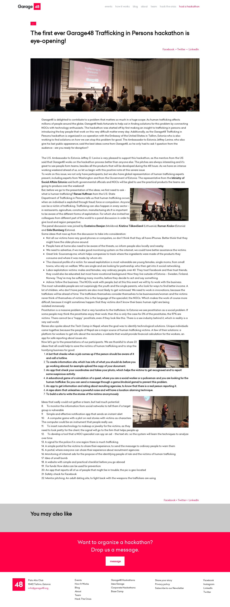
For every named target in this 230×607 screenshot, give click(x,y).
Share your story (163, 580)
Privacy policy (162, 584)
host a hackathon (189, 6)
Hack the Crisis (168, 6)
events (108, 6)
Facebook (168, 49)
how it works (122, 6)
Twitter (181, 49)
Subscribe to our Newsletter (169, 588)
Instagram (208, 584)
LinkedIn (193, 49)
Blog (135, 6)
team (154, 6)
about (144, 6)
